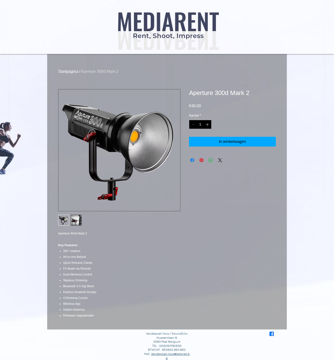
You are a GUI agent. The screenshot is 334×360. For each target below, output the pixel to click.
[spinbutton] (200, 124)
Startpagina (68, 71)
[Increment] (208, 124)
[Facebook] (271, 334)
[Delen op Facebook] (192, 160)
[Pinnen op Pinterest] (201, 160)
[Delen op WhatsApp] (211, 160)
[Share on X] (220, 160)
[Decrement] (193, 124)
